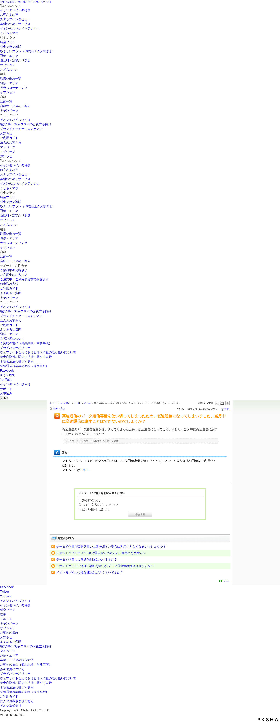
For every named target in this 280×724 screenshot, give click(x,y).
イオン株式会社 (10, 705)
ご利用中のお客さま (13, 274)
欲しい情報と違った (95, 509)
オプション (7, 65)
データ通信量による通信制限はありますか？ (86, 559)
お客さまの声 (9, 14)
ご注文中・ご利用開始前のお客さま (24, 279)
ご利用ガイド (9, 138)
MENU (4, 398)
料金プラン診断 (10, 46)
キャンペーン (9, 110)
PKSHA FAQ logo (268, 719)
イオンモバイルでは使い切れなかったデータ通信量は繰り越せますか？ (105, 566)
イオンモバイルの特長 (15, 10)
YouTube (6, 379)
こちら (84, 470)
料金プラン (7, 42)
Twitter (4, 591)
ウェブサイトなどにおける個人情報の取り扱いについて (38, 352)
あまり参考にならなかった (100, 504)
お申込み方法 (9, 283)
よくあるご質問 (10, 293)
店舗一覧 (6, 101)
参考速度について (12, 338)
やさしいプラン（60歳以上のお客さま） (27, 51)
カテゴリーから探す (60, 403)
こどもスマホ (9, 33)
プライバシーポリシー (15, 347)
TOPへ (226, 581)
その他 (77, 403)
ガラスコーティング (13, 87)
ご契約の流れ (9, 632)
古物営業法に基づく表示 (17, 361)
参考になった (91, 500)
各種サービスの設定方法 (17, 660)
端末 (3, 614)
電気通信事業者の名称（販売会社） (24, 366)
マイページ (7, 147)
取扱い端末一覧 (10, 78)
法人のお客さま (10, 142)
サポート (6, 619)
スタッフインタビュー (15, 19)
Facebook (7, 370)
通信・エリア (9, 55)
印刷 (226, 409)
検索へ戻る (59, 408)
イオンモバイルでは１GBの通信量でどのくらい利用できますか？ (101, 553)
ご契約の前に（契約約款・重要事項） (26, 343)
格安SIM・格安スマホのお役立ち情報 (25, 124)
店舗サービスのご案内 (15, 106)
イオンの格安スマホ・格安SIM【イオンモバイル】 (26, 1)
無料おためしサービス (15, 23)
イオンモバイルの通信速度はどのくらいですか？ (89, 572)
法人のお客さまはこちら (17, 701)
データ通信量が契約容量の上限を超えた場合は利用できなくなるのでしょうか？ (111, 546)
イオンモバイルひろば (15, 119)
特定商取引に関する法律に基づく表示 (26, 356)
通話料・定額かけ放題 (15, 60)
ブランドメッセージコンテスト (21, 128)
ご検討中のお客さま (13, 270)
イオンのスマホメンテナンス (20, 28)
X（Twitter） (8, 375)
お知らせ (6, 133)
